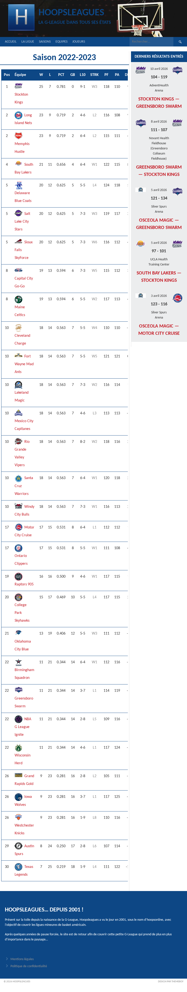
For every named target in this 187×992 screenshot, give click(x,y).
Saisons (45, 42)
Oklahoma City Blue (23, 645)
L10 (82, 75)
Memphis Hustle (22, 148)
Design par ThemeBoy (170, 981)
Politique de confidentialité (28, 966)
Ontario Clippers (21, 560)
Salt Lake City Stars (22, 221)
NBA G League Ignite (23, 727)
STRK (94, 75)
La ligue (27, 42)
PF (106, 75)
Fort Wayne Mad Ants (24, 364)
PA (117, 75)
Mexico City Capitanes (24, 425)
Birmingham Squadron (24, 674)
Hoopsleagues (71, 13)
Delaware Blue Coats (23, 197)
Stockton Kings (21, 98)
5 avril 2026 (159, 190)
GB (72, 75)
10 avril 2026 (159, 69)
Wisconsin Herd (22, 759)
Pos (7, 75)
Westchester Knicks (24, 829)
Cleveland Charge (22, 340)
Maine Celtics (20, 311)
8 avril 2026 (159, 122)
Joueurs (78, 42)
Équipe (20, 75)
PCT (61, 75)
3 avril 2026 (159, 296)
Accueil (11, 42)
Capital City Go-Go (24, 282)
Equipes (61, 42)
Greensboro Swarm (24, 702)
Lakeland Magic (21, 396)
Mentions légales (22, 959)
